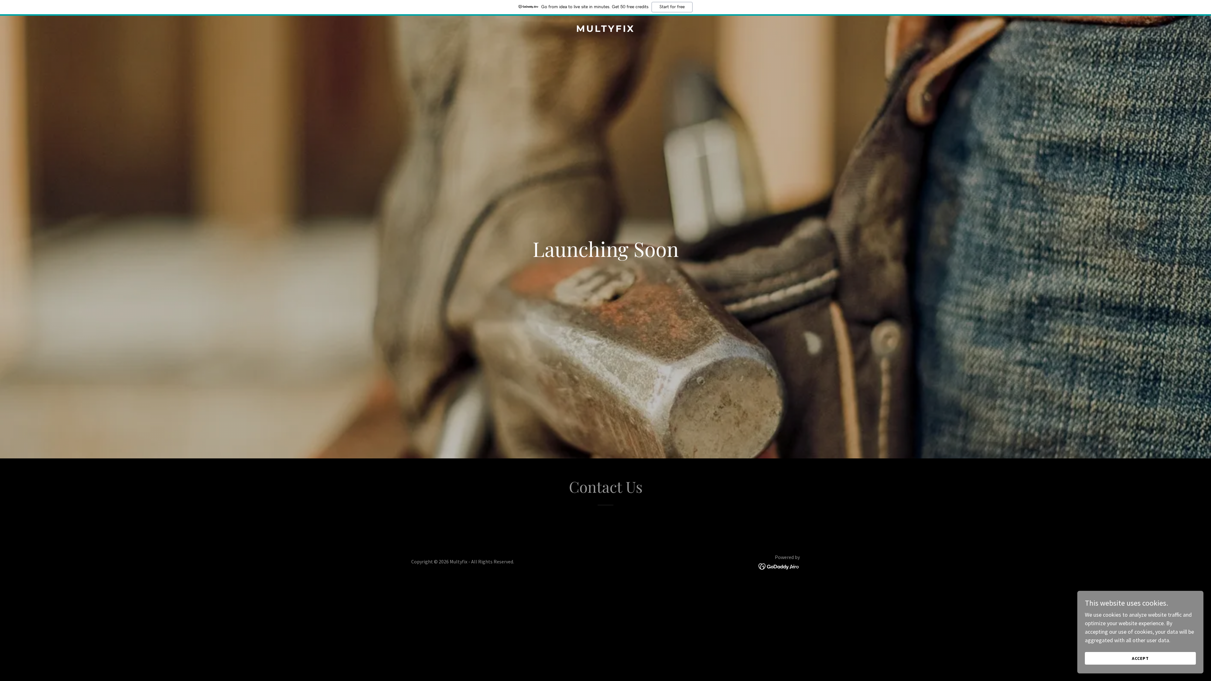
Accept (1140, 658)
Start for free (672, 7)
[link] (605, 29)
